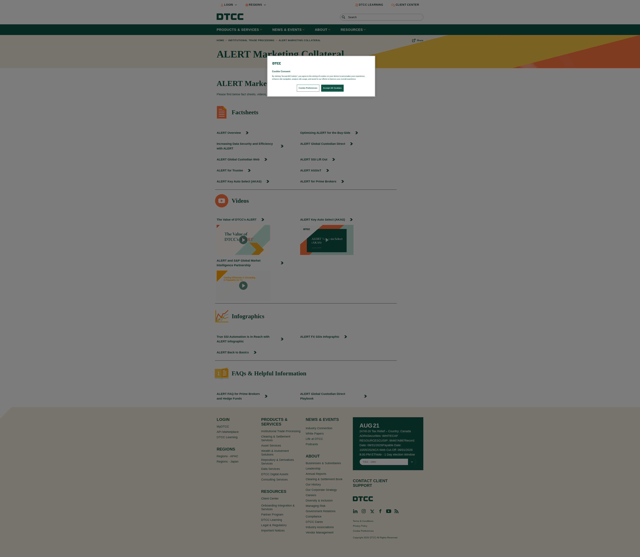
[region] (321, 76)
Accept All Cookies (332, 88)
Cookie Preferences (308, 88)
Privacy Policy (364, 79)
